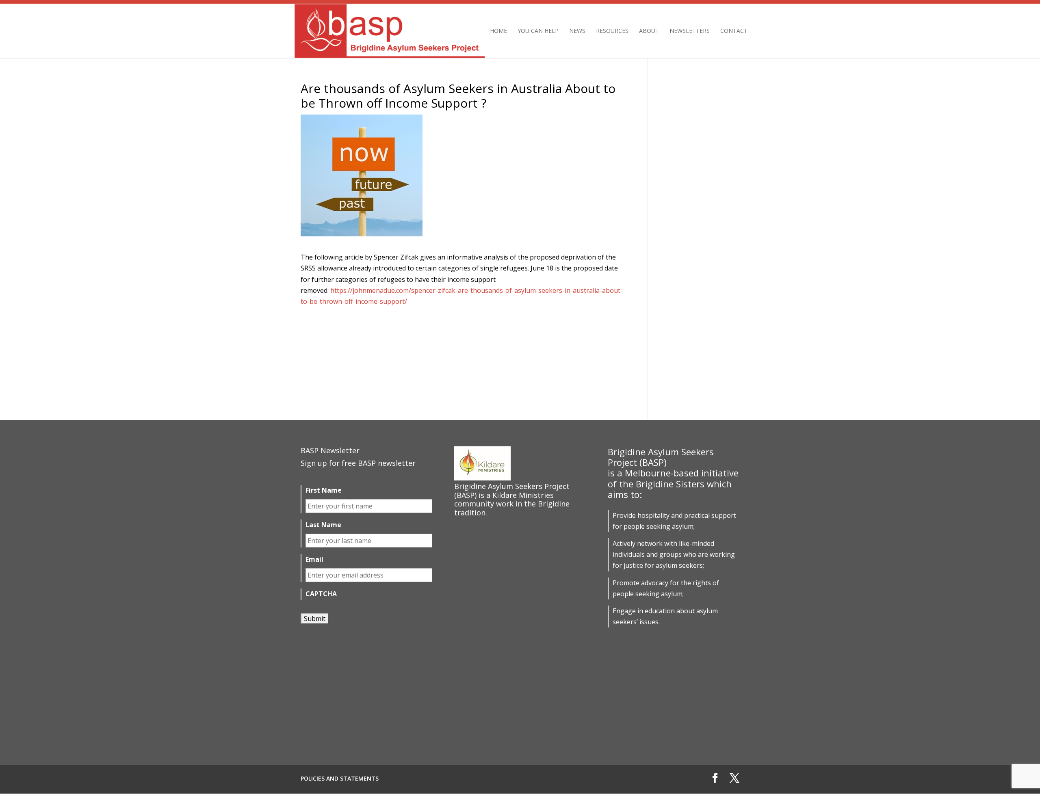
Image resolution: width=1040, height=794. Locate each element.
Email (314, 559)
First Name (324, 490)
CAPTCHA (321, 594)
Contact (734, 31)
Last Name (323, 525)
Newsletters (690, 31)
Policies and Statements (340, 778)
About (649, 31)
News (577, 31)
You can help (538, 31)
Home (498, 31)
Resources (612, 31)
